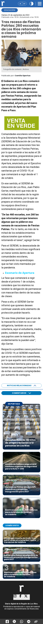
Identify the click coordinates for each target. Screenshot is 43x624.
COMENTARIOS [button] (19, 393)
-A (20, 4)
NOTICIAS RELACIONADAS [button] (19, 385)
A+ (24, 4)
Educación (9, 10)
